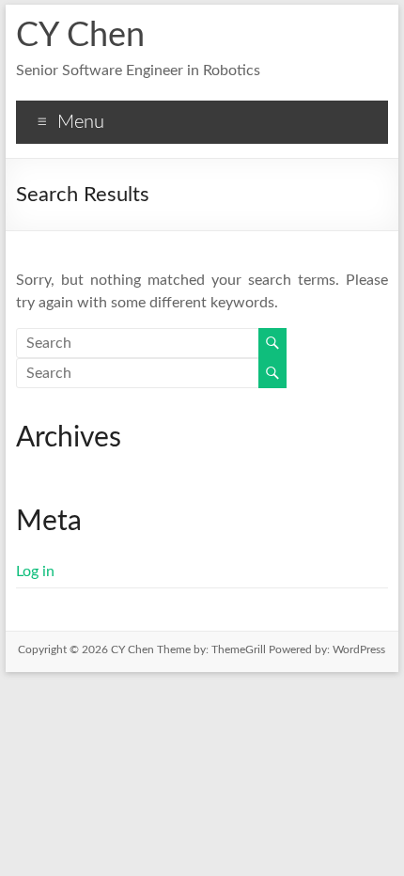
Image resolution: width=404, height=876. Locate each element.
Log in (35, 571)
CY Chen (80, 36)
